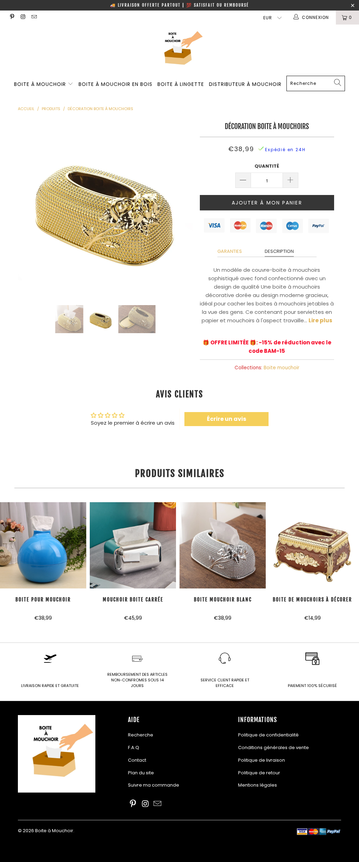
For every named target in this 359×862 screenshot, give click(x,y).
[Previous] (27, 207)
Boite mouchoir (281, 367)
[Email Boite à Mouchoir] (34, 17)
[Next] (183, 207)
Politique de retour (259, 772)
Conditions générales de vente (273, 747)
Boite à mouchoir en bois (116, 84)
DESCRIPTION (279, 251)
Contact (137, 760)
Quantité (267, 166)
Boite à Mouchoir (41, 84)
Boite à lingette (180, 84)
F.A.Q (133, 747)
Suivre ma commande (153, 785)
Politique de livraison (261, 760)
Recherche (140, 735)
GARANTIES (229, 251)
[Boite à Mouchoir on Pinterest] (12, 17)
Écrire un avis (226, 419)
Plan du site (141, 772)
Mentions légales (257, 785)
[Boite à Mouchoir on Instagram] (23, 17)
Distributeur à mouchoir (245, 84)
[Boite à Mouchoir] (179, 50)
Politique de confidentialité (268, 735)
